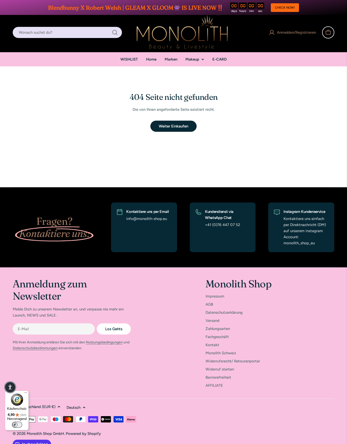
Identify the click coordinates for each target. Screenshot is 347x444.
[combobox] (67, 32)
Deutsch (74, 407)
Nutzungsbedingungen (104, 342)
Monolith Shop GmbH (45, 433)
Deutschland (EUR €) (37, 406)
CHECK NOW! (285, 7)
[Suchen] (115, 32)
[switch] (17, 425)
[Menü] (26, 394)
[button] (10, 387)
